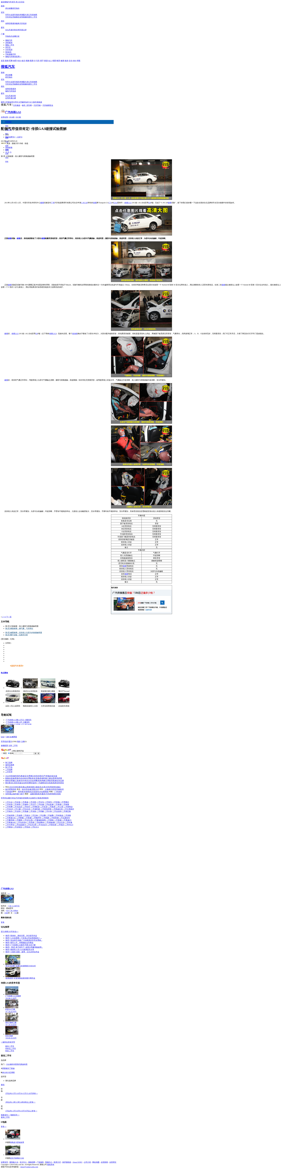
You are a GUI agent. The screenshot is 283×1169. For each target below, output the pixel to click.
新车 (14, 15)
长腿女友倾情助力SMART (26, 966)
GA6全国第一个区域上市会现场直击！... (26, 938)
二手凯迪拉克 (57, 809)
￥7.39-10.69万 (10, 1025)
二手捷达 (26, 815)
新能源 (39, 102)
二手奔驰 (55, 802)
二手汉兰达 (59, 822)
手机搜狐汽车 (10, 54)
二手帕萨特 (36, 818)
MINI (46, 783)
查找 (2, 1085)
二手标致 (65, 804)
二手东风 (32, 811)
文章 (6, 154)
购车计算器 (36, 798)
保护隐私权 (66, 1162)
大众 (7, 776)
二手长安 (43, 807)
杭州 (62, 789)
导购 (14, 17)
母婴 (54, 61)
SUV (31, 102)
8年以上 (27, 1102)
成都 (32, 794)
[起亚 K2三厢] (11, 1008)
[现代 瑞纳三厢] (11, 1021)
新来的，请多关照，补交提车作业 (23, 936)
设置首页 (4, 1162)
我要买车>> (14, 1115)
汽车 (38, 61)
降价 (17, 17)
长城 (55, 776)
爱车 (2, 27)
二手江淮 (59, 807)
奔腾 (29, 783)
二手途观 (18, 815)
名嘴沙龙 (15, 36)
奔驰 (47, 776)
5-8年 (22, 1102)
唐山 (24, 787)
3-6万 (18, 1111)
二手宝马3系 (28, 820)
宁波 (7, 792)
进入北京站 (19, 2)
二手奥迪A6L (10, 822)
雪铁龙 (30, 778)
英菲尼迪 (17, 783)
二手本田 (16, 804)
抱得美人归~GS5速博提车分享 (22, 949)
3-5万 (13, 1093)
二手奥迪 (24, 802)
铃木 (26, 778)
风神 (54, 783)
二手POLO (69, 825)
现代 (18, 776)
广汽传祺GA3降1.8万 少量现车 (18, 722)
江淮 (16, 781)
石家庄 (19, 787)
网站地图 (95, 1162)
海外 (17, 8)
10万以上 (28, 1111)
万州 (47, 794)
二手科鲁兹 (58, 815)
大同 (47, 787)
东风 (39, 781)
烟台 (59, 787)
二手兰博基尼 (68, 809)
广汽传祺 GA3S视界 (13, 996)
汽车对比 (8, 17)
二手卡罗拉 (9, 825)
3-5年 (18, 1102)
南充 (39, 794)
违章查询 (12, 23)
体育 (15, 61)
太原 (43, 787)
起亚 (51, 776)
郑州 (20, 792)
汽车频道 (16, 105)
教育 (58, 61)
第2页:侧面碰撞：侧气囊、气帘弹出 (19, 628)
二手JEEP (9, 809)
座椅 (223, 285)
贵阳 (59, 794)
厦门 (18, 794)
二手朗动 (8, 827)
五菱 (62, 781)
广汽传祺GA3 (13, 112)
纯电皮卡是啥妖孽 (17, 1142)
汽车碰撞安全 (48, 105)
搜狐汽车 (8, 40)
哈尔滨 (24, 789)
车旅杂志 (8, 36)
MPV (28, 102)
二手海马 (8, 811)
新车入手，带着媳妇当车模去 (21, 943)
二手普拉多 (51, 825)
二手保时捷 (35, 809)
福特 (15, 776)
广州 (52, 203)
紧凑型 (10, 102)
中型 (15, 102)
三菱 (49, 778)
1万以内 (8, 1111)
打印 (7, 150)
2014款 (11, 117)
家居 (46, 61)
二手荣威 (24, 811)
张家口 (33, 787)
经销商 (34, 15)
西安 (55, 794)
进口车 (29, 15)
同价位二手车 (10, 1048)
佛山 (11, 794)
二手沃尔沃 (25, 809)
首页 (2, 61)
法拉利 (24, 783)
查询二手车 (5, 1117)
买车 (2, 12)
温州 (11, 792)
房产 (42, 61)
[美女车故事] (10, 966)
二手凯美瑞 (54, 818)
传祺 (95, 203)
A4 (116, 203)
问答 (14, 30)
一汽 (38, 783)
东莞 (7, 794)
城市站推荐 (9, 765)
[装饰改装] (9, 978)
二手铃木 (26, 807)
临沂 (7, 789)
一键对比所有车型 (8, 1042)
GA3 (2, 737)
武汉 (31, 792)
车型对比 (4, 798)
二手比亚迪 (49, 804)
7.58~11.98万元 (11, 737)
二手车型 (8, 772)
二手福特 (24, 804)
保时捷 (44, 778)
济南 (51, 787)
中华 (24, 781)
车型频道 (8, 122)
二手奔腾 (8, 807)
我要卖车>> (5, 1115)
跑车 (35, 102)
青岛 (55, 787)
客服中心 (48, 1162)
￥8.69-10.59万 (10, 1038)
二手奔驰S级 (50, 822)
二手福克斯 (9, 815)
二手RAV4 (35, 827)
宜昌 (35, 792)
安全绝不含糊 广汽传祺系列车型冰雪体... (26, 940)
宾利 (58, 783)
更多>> (35, 1093)
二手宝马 (40, 802)
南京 (50, 789)
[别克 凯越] (11, 1034)
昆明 (51, 794)
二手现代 (48, 802)
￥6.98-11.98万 (10, 998)
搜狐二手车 (9, 45)
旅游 (66, 61)
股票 (31, 61)
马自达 (21, 778)
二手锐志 (60, 825)
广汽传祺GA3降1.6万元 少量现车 (19, 720)
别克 (36, 776)
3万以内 (8, 1093)
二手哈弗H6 (39, 822)
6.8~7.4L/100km (12, 911)
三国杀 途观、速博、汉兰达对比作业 (24, 952)
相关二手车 (9, 1046)
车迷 (10, 30)
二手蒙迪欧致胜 (39, 820)
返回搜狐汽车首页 (8, 2)
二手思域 (30, 822)
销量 (10, 8)
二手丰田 (32, 802)
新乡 (23, 792)
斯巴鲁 (8, 783)
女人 (50, 61)
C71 (110, 203)
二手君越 (57, 820)
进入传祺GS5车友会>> (9, 931)
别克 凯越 (9, 1036)
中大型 (19, 102)
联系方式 (57, 1162)
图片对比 (11, 798)
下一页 (8, 617)
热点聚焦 (4, 673)
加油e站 (8, 52)
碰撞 (42, 203)
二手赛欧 (50, 820)
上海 (46, 789)
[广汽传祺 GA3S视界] (11, 994)
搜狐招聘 (31, 1162)
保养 (7, 23)
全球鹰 (34, 781)
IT (34, 61)
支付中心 (23, 1162)
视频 (25, 17)
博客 (78, 61)
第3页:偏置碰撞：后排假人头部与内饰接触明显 (23, 633)
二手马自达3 (42, 825)
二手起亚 (16, 802)
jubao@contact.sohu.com (29, 1167)
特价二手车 (9, 1051)
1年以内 (8, 1102)
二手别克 (8, 804)
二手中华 (48, 811)
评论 (7, 8)
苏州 (54, 789)
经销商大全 (27, 798)
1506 (6, 913)
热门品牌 (8, 763)
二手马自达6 (21, 822)
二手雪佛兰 (64, 802)
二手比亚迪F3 (20, 825)
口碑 (14, 98)
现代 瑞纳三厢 (10, 1022)
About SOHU (77, 1162)
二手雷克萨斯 (46, 809)
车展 (21, 30)
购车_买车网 (27, 105)
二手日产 (32, 804)
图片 (25, 15)
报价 (17, 15)
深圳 (60, 792)
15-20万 (29, 1093)
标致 (7, 778)
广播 (2, 34)
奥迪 (22, 776)
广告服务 (40, 1162)
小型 (6, 102)
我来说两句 (13, 137)
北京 (11, 787)
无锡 (58, 789)
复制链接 (8, 147)
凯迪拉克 (56, 781)
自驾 (17, 30)
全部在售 (4, 117)
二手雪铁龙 (35, 807)
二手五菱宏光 (64, 818)
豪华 (24, 102)
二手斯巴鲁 (66, 811)
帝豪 (43, 781)
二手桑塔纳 (9, 820)
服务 (17, 23)
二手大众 (8, 802)
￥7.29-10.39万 (10, 1012)
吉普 (53, 778)
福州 (15, 794)
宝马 (26, 776)
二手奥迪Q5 (66, 820)
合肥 (43, 792)
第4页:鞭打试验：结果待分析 (16, 635)
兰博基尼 (49, 781)
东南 (50, 783)
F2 (114, 203)
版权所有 (50, 1164)
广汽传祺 (5, 888)
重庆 (43, 794)
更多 (6, 161)
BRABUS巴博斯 (8, 1072)
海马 (20, 781)
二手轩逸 (68, 822)
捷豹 (42, 783)
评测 (21, 15)
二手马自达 (17, 807)
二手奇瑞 (57, 804)
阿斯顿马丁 (6, 1068)
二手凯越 (45, 818)
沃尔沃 (29, 781)
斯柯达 (8, 781)
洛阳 (27, 792)
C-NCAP (84, 203)
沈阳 (33, 789)
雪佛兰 (31, 776)
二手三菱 (17, 809)
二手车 (34, 17)
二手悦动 (26, 827)
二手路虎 (51, 807)
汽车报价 (19, 798)
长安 (35, 778)
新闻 (2, 6)
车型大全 (8, 15)
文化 (70, 61)
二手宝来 (34, 815)
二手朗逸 (20, 818)
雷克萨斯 (58, 778)
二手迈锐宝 (17, 827)
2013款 (18, 117)
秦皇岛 (38, 787)
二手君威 (27, 818)
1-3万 (13, 1111)
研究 (14, 8)
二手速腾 (49, 815)
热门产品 (8, 767)
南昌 (47, 792)
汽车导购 (37, 105)
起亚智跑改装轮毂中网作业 (24, 978)
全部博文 (112, 1162)
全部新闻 (104, 1162)
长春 (29, 789)
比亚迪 (11, 778)
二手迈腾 (42, 815)
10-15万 (23, 1093)
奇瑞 (16, 778)
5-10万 (18, 1093)
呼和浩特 (12, 789)
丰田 (11, 776)
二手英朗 (67, 815)
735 (15, 913)
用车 (2, 21)
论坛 (7, 30)
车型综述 (4, 741)
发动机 (74, 334)
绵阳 (35, 794)
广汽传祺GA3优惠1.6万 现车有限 (19, 724)
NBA (19, 61)
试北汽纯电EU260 (17, 1158)
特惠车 (29, 17)
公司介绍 (87, 1162)
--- (9, 893)
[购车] (7, 936)
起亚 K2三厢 (10, 1009)
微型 (2, 102)
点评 (25, 30)
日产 (43, 776)
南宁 (22, 794)
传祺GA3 (128, 203)
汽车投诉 (23, 23)
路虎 (39, 778)
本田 (40, 776)
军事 (11, 61)
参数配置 (4, 746)
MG (12, 783)
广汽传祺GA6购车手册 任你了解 (23, 945)
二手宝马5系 (31, 825)
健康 (62, 61)
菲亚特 (33, 783)
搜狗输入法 (13, 1162)
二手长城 (40, 804)
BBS (74, 61)
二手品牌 (8, 769)
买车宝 (8, 47)
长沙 (39, 792)
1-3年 (13, 1102)
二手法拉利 (56, 811)
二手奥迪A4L (10, 818)
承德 (28, 787)
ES (149, 203)
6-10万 (22, 1111)
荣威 (12, 781)
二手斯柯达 (68, 807)
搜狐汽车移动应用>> (13, 57)
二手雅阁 (18, 820)
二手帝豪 (40, 811)
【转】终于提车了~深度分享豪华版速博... (26, 947)
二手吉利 (16, 811)
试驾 (21, 17)
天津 (15, 787)
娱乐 (23, 61)
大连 (37, 789)
